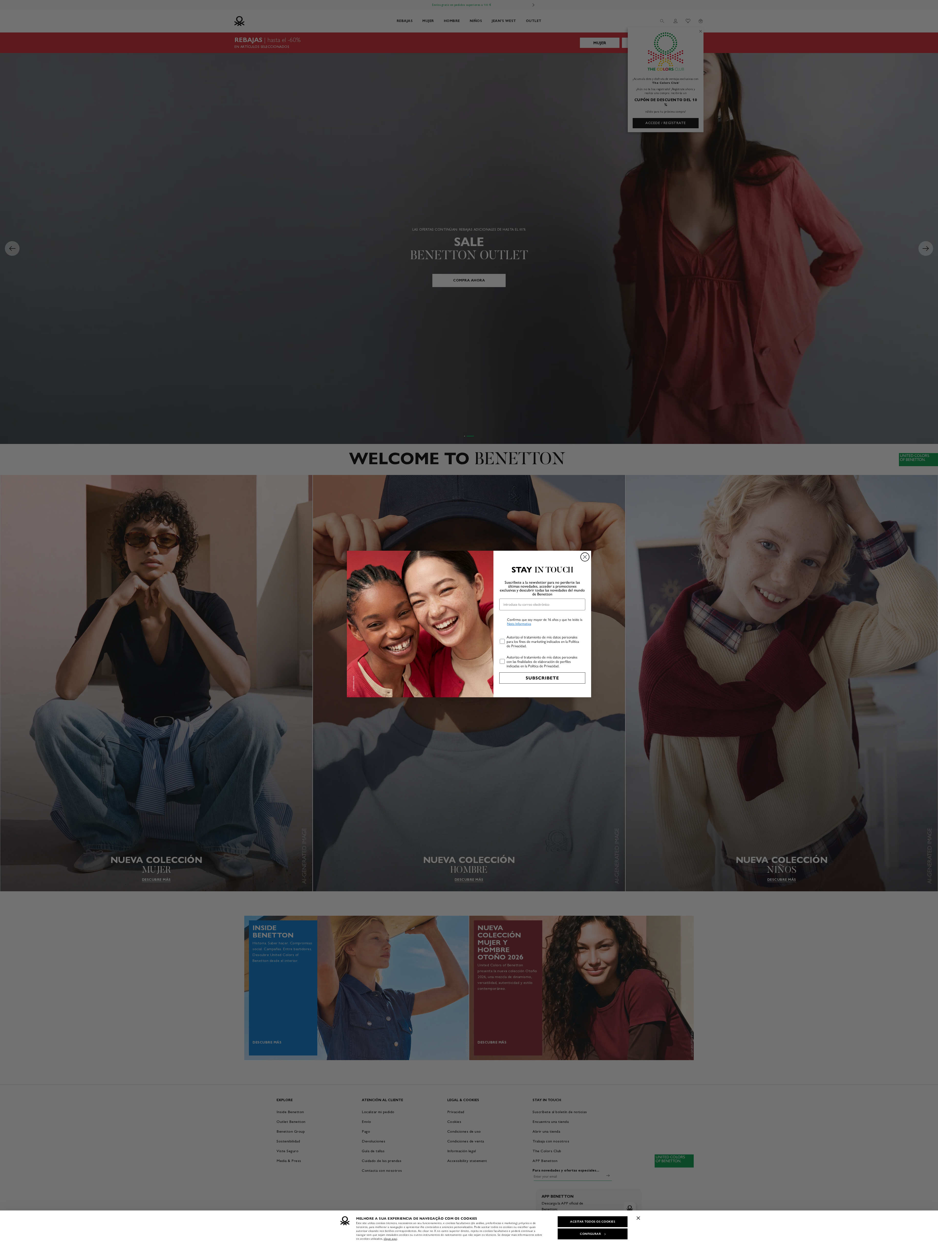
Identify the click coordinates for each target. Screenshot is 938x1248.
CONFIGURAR (590, 1234)
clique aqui (390, 1238)
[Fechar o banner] (638, 1218)
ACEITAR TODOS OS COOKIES (592, 1221)
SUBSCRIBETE (542, 678)
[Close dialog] (585, 557)
